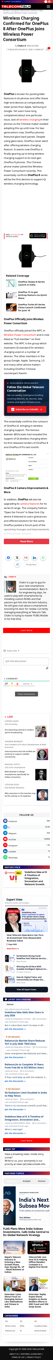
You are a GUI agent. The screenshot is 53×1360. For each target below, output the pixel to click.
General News (40, 1330)
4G (35, 1321)
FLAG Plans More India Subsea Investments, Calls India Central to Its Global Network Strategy (26, 1232)
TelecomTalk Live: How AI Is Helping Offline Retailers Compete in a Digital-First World (38, 1262)
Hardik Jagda (12, 721)
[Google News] (31, 564)
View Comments (26, 694)
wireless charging (29, 119)
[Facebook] (8, 558)
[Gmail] (26, 558)
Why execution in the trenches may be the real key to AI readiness (20, 794)
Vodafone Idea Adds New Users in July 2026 (24, 1014)
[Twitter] (17, 558)
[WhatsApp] (43, 558)
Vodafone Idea (40, 1326)
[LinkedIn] (34, 558)
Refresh (10, 1004)
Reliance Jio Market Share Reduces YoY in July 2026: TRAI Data (25, 1042)
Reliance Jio (10, 1330)
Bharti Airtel (10, 1326)
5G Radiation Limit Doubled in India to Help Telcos (26, 1094)
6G (6, 1321)
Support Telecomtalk (12, 2)
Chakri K (21, 45)
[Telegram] (17, 564)
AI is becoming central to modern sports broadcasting (19, 731)
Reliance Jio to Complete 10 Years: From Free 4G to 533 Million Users (24, 1066)
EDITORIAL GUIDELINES (31, 1354)
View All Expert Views (26, 989)
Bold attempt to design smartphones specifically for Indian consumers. (17, 774)
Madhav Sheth (12, 764)
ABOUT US (14, 1354)
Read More (26, 541)
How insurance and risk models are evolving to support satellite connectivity (20, 754)
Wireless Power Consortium (20, 334)
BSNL (22, 1326)
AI (21, 1330)
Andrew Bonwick (14, 741)
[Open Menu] (48, 6)
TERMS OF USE (18, 1357)
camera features (29, 503)
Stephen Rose (12, 784)
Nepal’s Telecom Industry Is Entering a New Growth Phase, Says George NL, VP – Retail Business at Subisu (14, 1264)
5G (21, 1321)
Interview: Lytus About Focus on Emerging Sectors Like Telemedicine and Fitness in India (14, 1300)
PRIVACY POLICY (34, 1357)
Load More (26, 630)
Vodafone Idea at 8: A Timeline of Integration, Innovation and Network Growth (36, 878)
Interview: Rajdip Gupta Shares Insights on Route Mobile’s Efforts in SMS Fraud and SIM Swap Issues (38, 1300)
